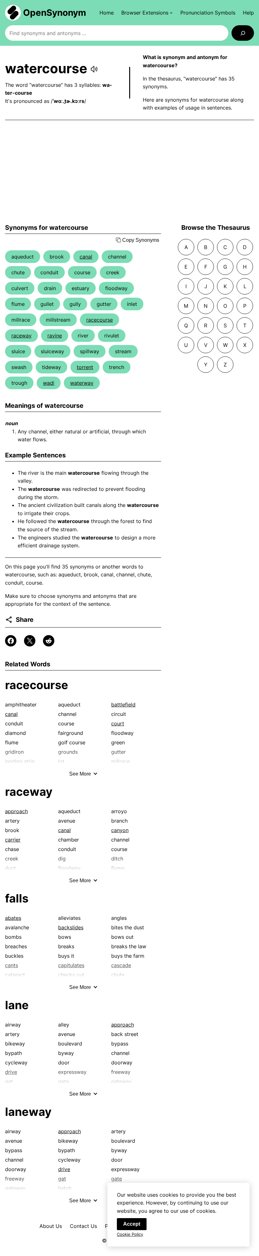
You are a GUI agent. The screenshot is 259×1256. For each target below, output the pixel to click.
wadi (48, 383)
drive (64, 1169)
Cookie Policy (130, 1234)
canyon (120, 830)
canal (86, 256)
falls (16, 898)
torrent (85, 367)
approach (16, 811)
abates (13, 918)
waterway (81, 383)
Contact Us (83, 1226)
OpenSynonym (54, 12)
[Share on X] (29, 640)
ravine (54, 335)
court (117, 723)
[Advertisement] (129, 172)
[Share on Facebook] (10, 640)
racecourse (99, 320)
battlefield (123, 704)
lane (17, 1005)
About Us (50, 1226)
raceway (21, 335)
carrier (13, 839)
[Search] (243, 33)
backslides (70, 927)
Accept (131, 1224)
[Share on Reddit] (48, 640)
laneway (28, 1112)
